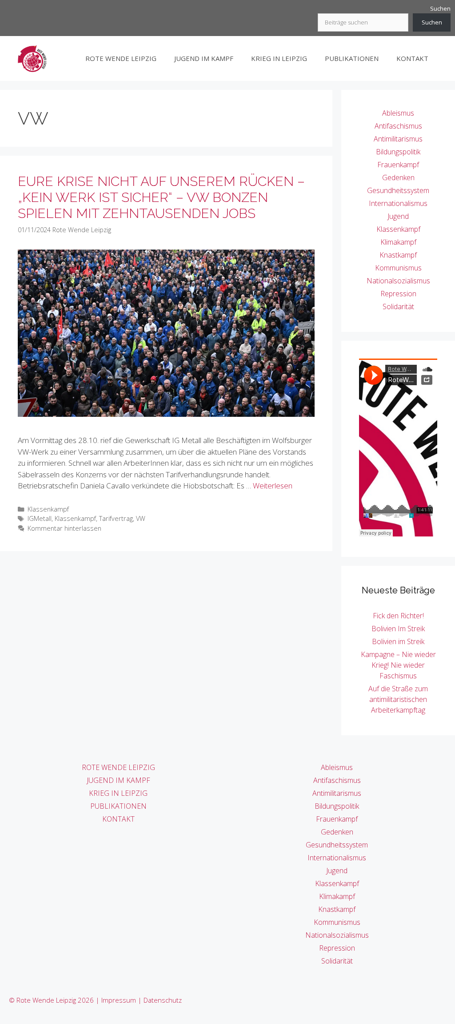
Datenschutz (163, 1000)
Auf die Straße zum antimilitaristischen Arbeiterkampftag (398, 699)
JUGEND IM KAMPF (203, 58)
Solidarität (398, 306)
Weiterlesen (272, 485)
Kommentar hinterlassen (64, 528)
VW (140, 518)
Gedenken (398, 177)
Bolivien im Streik (398, 641)
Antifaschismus (398, 126)
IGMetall (40, 518)
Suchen (440, 8)
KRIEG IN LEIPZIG (279, 58)
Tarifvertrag (116, 518)
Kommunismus (398, 268)
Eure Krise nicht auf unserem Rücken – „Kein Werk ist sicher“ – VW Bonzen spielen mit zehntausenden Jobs (161, 197)
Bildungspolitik (398, 152)
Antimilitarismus (398, 139)
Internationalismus (398, 203)
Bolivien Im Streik (398, 628)
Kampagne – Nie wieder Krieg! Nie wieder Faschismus (398, 665)
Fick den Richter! (398, 616)
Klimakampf (398, 242)
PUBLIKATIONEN (352, 58)
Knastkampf (398, 255)
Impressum (118, 1000)
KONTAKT (412, 58)
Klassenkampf (48, 509)
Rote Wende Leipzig (81, 230)
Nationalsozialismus (398, 281)
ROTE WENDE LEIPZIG (120, 58)
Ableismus (398, 113)
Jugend (398, 216)
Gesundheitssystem (398, 190)
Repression (398, 293)
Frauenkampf (398, 164)
